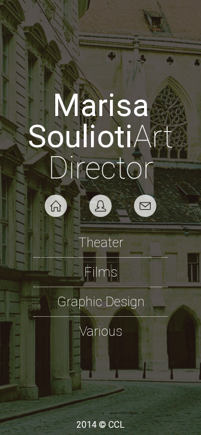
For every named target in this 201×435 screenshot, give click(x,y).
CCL (116, 424)
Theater (100, 242)
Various (100, 331)
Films (100, 272)
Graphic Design (101, 302)
